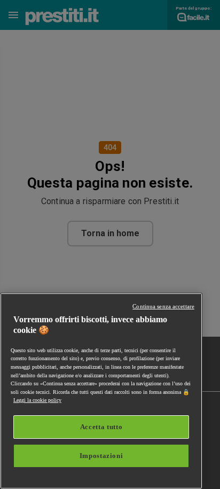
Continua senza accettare (163, 306)
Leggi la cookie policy (37, 400)
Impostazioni (101, 456)
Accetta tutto (101, 427)
